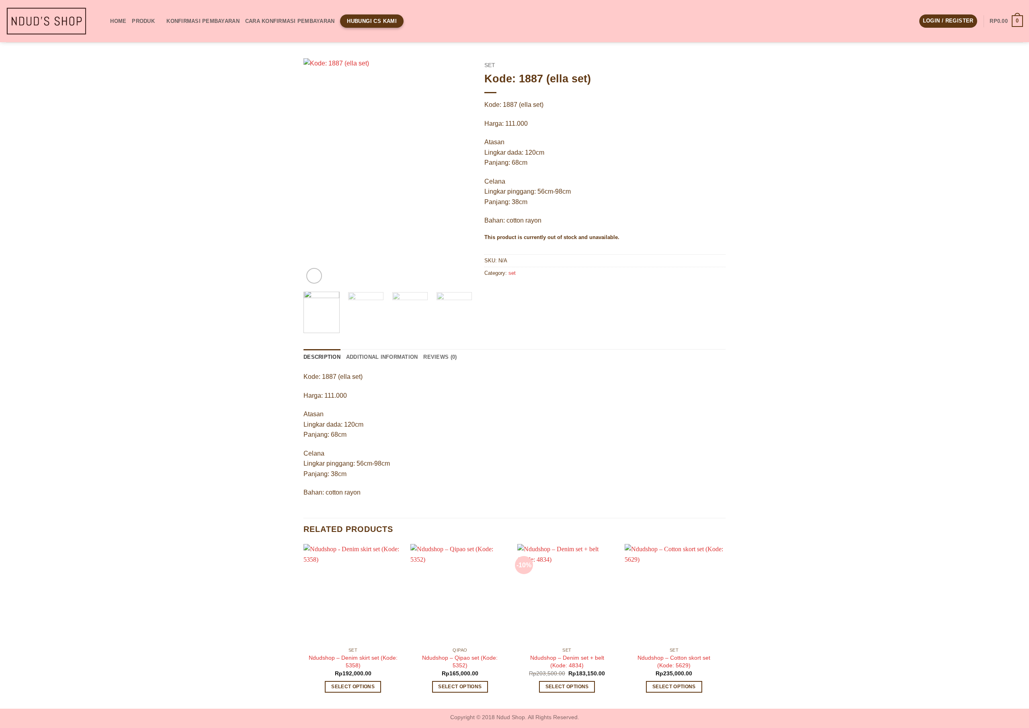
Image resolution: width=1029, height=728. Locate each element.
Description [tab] (321, 357)
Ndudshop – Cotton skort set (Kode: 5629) (673, 661)
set (489, 65)
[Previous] (317, 171)
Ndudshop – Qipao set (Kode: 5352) (460, 661)
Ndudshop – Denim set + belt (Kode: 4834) (567, 661)
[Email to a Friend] (520, 291)
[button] (948, 21)
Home (118, 21)
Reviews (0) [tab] (440, 357)
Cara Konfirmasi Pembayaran (290, 21)
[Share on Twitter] (506, 291)
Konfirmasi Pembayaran (202, 21)
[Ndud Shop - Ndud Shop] (46, 21)
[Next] (458, 171)
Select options (353, 686)
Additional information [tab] (382, 357)
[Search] (101, 21)
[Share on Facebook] (491, 291)
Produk (143, 21)
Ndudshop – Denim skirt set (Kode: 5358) (353, 661)
